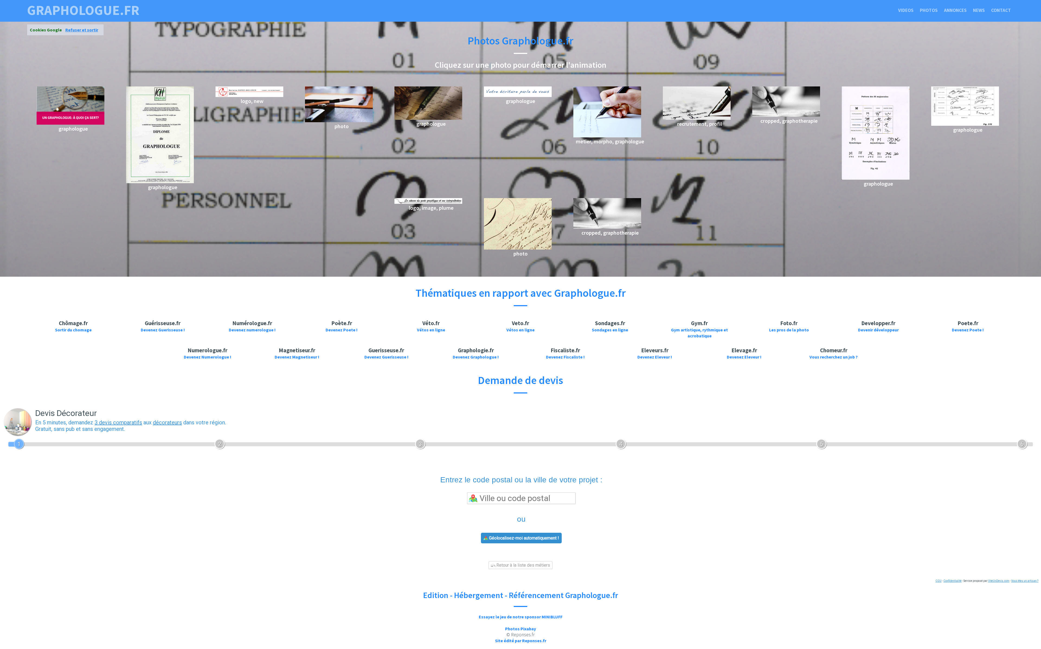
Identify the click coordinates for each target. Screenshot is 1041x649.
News (979, 10)
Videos (906, 10)
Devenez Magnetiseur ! (297, 357)
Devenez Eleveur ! (654, 357)
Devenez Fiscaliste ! (565, 357)
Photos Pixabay (520, 628)
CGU (939, 580)
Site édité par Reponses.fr (520, 640)
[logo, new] (249, 95)
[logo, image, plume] (428, 202)
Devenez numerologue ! (252, 329)
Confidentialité (952, 580)
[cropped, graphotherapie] (786, 115)
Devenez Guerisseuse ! (163, 329)
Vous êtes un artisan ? (1024, 580)
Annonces (955, 10)
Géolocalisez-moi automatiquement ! (523, 538)
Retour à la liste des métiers (522, 565)
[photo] (339, 121)
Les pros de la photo (789, 329)
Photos (929, 10)
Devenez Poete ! (342, 329)
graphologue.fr (83, 10)
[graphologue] (70, 123)
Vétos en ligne (431, 329)
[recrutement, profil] (697, 118)
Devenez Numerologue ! (207, 357)
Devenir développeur (878, 329)
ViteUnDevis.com (998, 580)
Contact (1001, 10)
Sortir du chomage (73, 329)
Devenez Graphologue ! (476, 357)
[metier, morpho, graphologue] (607, 136)
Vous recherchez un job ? (833, 357)
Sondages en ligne (610, 329)
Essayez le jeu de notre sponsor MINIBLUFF (521, 616)
